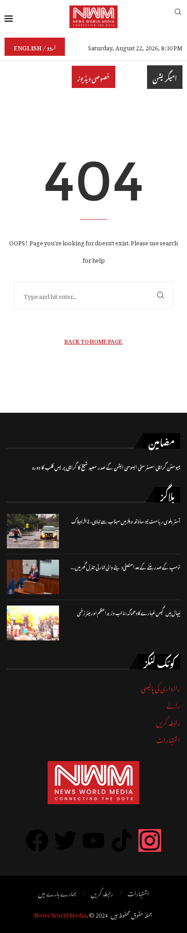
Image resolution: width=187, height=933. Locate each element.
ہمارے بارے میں (57, 892)
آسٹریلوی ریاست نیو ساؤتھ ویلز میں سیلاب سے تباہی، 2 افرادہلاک (125, 520)
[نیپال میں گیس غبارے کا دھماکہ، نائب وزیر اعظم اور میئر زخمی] (33, 623)
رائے (173, 704)
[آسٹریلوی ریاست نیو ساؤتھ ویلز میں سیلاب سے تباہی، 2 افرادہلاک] (33, 531)
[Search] (177, 16)
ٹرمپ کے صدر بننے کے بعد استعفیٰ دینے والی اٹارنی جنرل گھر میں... (125, 566)
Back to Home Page (93, 340)
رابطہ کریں (168, 721)
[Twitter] (65, 840)
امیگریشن (165, 77)
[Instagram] (149, 840)
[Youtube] (93, 840)
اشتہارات (168, 739)
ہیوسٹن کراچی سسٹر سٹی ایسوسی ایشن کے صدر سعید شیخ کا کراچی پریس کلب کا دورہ (106, 466)
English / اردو (35, 46)
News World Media (60, 913)
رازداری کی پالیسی (160, 687)
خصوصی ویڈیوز (93, 77)
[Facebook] (37, 840)
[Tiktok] (121, 840)
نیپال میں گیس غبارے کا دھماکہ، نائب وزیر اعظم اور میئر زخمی (128, 612)
